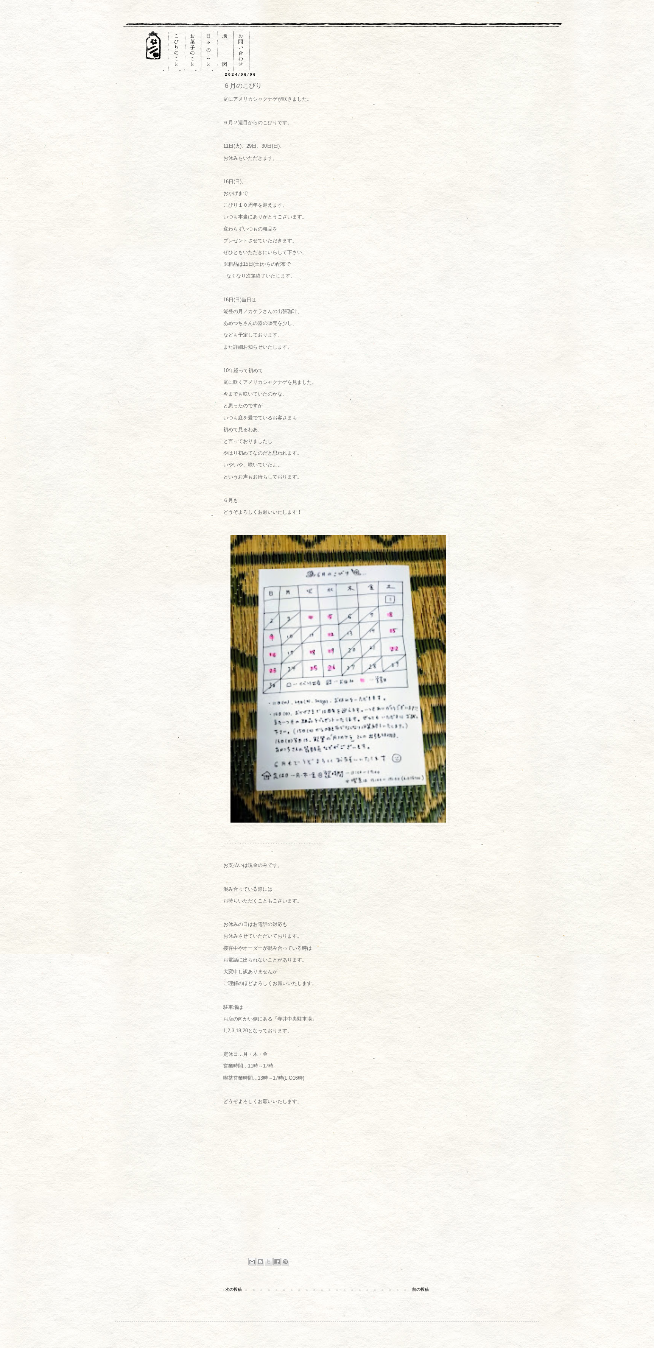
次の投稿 (233, 1289)
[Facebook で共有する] (277, 1261)
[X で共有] (268, 1261)
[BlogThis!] (260, 1261)
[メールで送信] (252, 1261)
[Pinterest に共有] (285, 1261)
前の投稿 (420, 1289)
